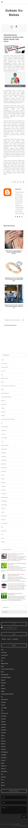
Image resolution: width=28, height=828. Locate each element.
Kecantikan (4, 449)
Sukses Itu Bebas (14, 13)
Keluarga (3, 456)
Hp (2, 423)
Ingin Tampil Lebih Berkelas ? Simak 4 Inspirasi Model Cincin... (14, 252)
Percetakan (4, 504)
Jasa (2, 441)
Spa (2, 527)
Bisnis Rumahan (5, 393)
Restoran (3, 519)
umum (2, 538)
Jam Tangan (4, 437)
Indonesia (3, 430)
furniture (3, 411)
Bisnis (2, 389)
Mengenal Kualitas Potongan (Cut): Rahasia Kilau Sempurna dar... (14, 279)
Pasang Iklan (15, 639)
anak (2, 359)
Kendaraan (4, 460)
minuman (3, 489)
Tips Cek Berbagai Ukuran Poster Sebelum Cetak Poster (16, 575)
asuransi (3, 371)
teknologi (3, 530)
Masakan (3, 486)
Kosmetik (3, 471)
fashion (3, 408)
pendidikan (4, 501)
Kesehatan (4, 467)
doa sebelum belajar (6, 397)
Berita (2, 382)
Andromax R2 (4, 367)
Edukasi (3, 400)
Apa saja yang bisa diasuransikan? (16, 583)
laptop (2, 475)
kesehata (3, 464)
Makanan (3, 482)
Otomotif (3, 493)
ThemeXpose (23, 825)
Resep (2, 512)
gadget (3, 415)
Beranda (4, 639)
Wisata (3, 541)
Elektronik (3, 404)
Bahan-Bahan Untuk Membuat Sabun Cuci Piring (17, 564)
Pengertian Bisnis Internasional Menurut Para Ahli (16, 554)
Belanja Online (4, 378)
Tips (2, 534)
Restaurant (4, 516)
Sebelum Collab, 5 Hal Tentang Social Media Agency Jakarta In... (14, 306)
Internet (3, 434)
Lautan (3, 478)
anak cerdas (4, 363)
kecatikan (3, 452)
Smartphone (4, 523)
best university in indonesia (8, 385)
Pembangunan (4, 497)
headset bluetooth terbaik (8, 419)
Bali (2, 374)
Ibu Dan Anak (4, 426)
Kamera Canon (5, 445)
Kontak (9, 639)
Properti (3, 508)
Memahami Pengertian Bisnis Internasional (15, 594)
